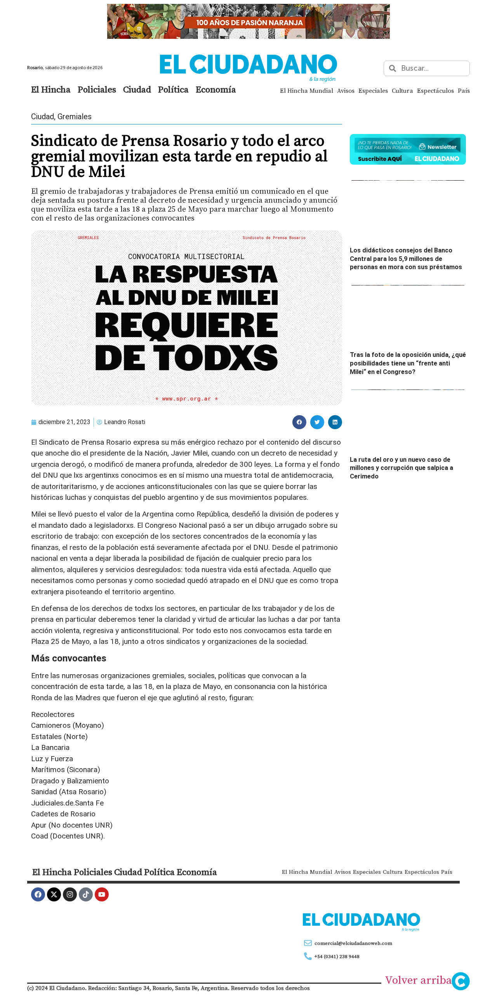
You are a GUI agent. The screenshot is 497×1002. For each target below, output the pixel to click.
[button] (299, 422)
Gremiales (74, 116)
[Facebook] (38, 894)
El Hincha (51, 89)
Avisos (346, 90)
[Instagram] (70, 894)
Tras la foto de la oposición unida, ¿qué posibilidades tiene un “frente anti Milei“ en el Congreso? (408, 363)
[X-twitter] (54, 894)
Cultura (402, 90)
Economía (216, 89)
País (464, 90)
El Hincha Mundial (306, 90)
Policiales (97, 89)
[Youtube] (102, 894)
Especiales (373, 90)
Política (173, 89)
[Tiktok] (86, 894)
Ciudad (137, 89)
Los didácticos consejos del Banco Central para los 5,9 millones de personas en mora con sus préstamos (406, 259)
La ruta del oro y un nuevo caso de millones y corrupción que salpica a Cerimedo (401, 468)
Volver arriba (418, 980)
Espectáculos (435, 90)
